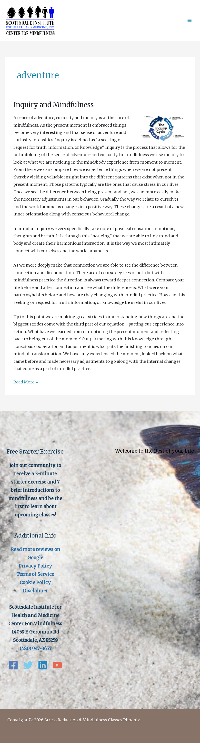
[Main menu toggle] (189, 20)
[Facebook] (13, 665)
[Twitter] (28, 665)
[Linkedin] (43, 665)
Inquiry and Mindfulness (53, 105)
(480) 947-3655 (35, 648)
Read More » (25, 382)
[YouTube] (57, 665)
